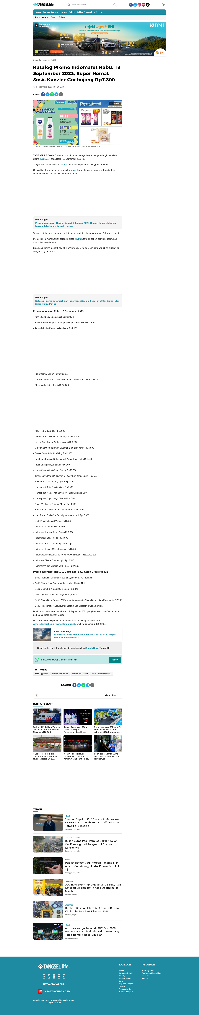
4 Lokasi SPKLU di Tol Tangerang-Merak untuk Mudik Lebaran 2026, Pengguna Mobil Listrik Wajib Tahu (47, 759)
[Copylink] (61, 94)
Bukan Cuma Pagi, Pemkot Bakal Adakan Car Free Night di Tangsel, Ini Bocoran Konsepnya (91, 844)
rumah (79, 239)
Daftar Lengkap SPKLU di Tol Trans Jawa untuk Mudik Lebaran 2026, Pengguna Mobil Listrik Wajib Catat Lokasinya (108, 732)
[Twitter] (47, 94)
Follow (115, 660)
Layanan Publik (49, 60)
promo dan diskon (60, 674)
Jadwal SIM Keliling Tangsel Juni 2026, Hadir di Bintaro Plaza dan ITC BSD (46, 729)
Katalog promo (41, 674)
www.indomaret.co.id (43, 624)
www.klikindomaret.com (68, 624)
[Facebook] (43, 94)
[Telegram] (56, 94)
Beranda (37, 60)
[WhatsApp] (52, 94)
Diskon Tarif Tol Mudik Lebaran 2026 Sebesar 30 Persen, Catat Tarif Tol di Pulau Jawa (75, 758)
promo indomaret (80, 674)
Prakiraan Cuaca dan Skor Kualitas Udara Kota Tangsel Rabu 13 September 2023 (85, 636)
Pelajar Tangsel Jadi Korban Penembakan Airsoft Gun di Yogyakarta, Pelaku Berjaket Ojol (92, 866)
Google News (92, 648)
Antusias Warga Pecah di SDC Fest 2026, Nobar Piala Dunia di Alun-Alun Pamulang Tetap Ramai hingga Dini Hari (92, 932)
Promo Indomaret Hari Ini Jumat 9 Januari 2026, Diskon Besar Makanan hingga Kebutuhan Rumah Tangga (75, 224)
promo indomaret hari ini (102, 674)
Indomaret (45, 159)
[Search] (114, 4)
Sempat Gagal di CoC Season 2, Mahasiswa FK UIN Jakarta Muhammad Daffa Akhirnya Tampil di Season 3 (92, 822)
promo (64, 164)
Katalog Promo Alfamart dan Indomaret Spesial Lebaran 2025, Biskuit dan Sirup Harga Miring (77, 302)
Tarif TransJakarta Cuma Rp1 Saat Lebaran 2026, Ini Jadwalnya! (107, 756)
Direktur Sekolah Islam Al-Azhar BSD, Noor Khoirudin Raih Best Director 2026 (92, 909)
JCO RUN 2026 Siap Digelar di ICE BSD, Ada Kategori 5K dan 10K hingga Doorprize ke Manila (93, 888)
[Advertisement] (77, 196)
